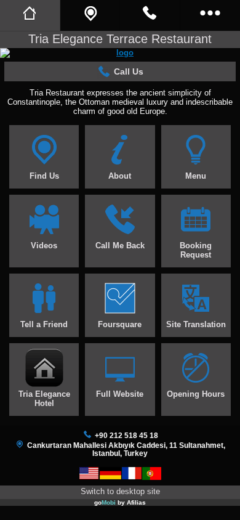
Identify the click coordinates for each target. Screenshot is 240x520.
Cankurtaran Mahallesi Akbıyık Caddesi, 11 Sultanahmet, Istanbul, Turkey (126, 449)
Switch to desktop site (120, 491)
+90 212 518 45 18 (126, 435)
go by (120, 502)
